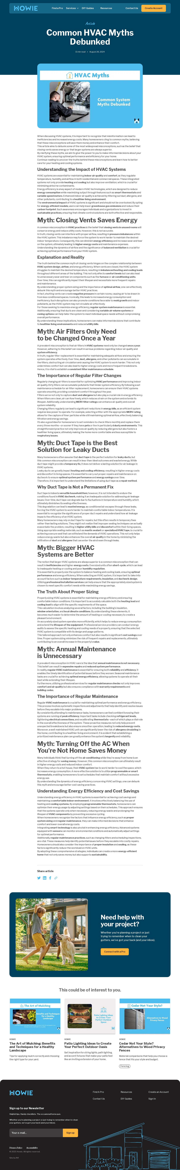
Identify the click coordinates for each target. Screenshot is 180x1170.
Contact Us (99, 1098)
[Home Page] (26, 8)
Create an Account (158, 1092)
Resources (126, 1092)
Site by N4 (14, 1158)
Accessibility (32, 1147)
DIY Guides (126, 1098)
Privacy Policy (15, 1147)
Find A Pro (98, 1092)
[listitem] (39, 878)
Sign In (152, 1098)
